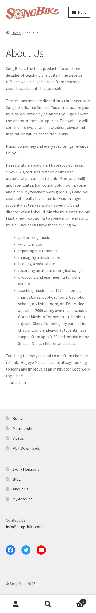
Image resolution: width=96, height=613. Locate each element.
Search (48, 604)
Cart (74, 600)
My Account (23, 498)
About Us (20, 488)
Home (16, 32)
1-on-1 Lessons (26, 469)
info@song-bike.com (24, 526)
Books (18, 418)
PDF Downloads (26, 448)
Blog (17, 479)
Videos (18, 438)
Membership (24, 428)
